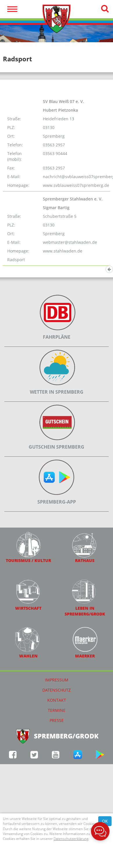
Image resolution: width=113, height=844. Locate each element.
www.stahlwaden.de (62, 251)
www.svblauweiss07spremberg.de (76, 185)
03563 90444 (55, 153)
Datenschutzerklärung (71, 838)
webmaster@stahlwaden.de (70, 242)
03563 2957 (54, 145)
